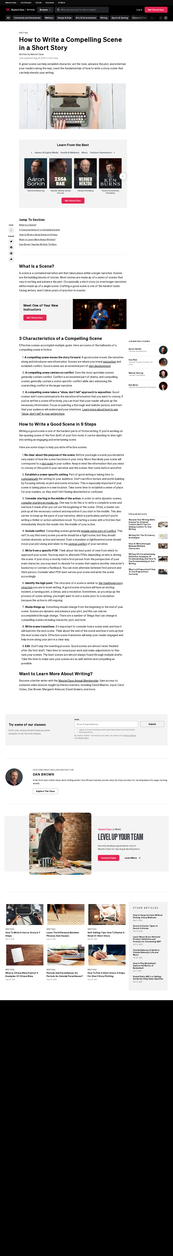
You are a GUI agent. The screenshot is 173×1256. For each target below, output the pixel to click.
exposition (109, 361)
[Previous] (161, 18)
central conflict (77, 543)
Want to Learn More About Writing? (37, 239)
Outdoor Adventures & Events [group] (105, 153)
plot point (48, 463)
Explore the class (45, 791)
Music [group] (85, 153)
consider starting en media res (39, 502)
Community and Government (27, 18)
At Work (61, 3)
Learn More (131, 858)
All (8, 18)
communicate (29, 478)
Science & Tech (139, 18)
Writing (103, 18)
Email (76, 719)
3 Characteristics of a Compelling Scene (39, 230)
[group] (35, 176)
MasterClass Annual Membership (78, 680)
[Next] (166, 18)
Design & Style (64, 18)
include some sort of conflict (98, 530)
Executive (50, 3)
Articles (31, 10)
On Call (38, 3)
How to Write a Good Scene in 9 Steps (38, 234)
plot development (100, 365)
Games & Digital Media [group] (46, 153)
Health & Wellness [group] (70, 153)
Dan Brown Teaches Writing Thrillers (37, 244)
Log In (139, 10)
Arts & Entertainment (86, 18)
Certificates (26, 3)
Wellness (49, 18)
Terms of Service (129, 735)
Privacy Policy (83, 738)
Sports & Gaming (120, 18)
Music (154, 18)
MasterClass (10, 3)
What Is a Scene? (27, 225)
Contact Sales (108, 858)
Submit (152, 724)
